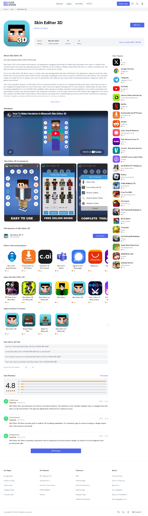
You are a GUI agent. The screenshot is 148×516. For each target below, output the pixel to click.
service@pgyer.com (119, 499)
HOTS (89, 3)
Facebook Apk (9, 481)
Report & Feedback (119, 495)
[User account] (142, 4)
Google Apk (8, 476)
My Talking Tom (45, 476)
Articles (79, 3)
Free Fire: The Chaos (47, 485)
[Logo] (10, 3)
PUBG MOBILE (45, 490)
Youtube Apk (9, 495)
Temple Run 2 (45, 481)
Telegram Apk (9, 490)
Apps (69, 3)
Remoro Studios (41, 28)
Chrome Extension (83, 485)
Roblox (42, 495)
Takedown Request (83, 499)
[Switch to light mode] (137, 4)
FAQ (77, 476)
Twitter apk (8, 485)
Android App (80, 481)
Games (59, 3)
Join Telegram (117, 490)
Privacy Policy (117, 476)
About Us (115, 485)
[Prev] (8, 192)
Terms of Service (118, 481)
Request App (81, 495)
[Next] (104, 192)
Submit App (123, 4)
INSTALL (137, 25)
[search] (132, 4)
